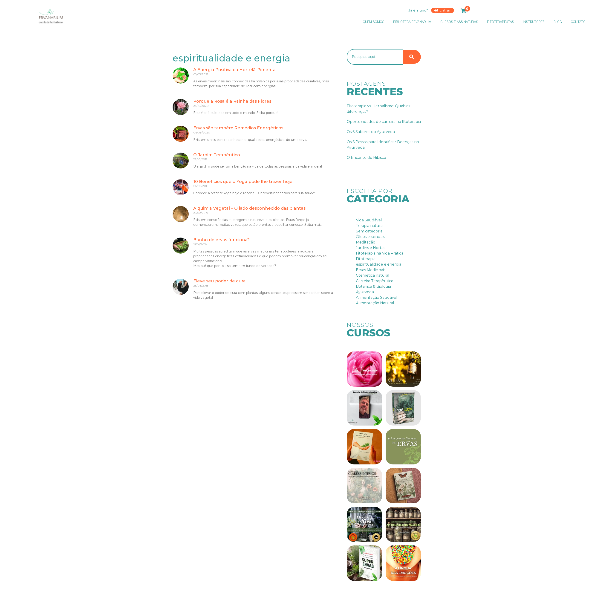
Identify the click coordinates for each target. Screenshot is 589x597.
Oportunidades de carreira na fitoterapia (384, 121)
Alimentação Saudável (376, 297)
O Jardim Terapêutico (216, 154)
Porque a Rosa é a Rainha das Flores (232, 101)
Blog (558, 22)
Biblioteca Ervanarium (412, 22)
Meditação (365, 242)
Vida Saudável (369, 220)
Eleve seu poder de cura (219, 281)
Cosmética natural (372, 275)
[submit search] (412, 57)
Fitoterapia (365, 259)
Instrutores (534, 22)
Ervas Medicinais (370, 270)
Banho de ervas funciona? (221, 239)
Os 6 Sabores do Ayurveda (371, 132)
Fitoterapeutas (500, 22)
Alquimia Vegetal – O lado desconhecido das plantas (249, 208)
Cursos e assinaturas (459, 22)
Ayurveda (365, 292)
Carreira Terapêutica (374, 281)
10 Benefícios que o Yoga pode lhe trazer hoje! (243, 181)
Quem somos (373, 22)
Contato (578, 22)
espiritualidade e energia (378, 264)
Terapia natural (370, 225)
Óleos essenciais (370, 237)
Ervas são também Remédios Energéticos (238, 127)
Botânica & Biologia (373, 286)
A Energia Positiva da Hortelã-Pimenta (234, 69)
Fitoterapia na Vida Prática (379, 253)
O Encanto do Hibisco (366, 157)
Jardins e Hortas (370, 248)
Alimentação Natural (375, 303)
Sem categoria (369, 231)
